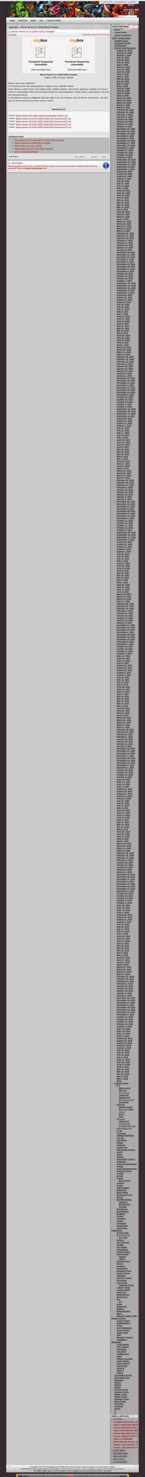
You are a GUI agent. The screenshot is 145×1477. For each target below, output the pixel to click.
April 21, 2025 (123, 214)
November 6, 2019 (125, 891)
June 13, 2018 (123, 1064)
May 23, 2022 (123, 575)
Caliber (120, 1216)
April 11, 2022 (123, 589)
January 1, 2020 (124, 872)
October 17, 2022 (125, 525)
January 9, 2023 (124, 497)
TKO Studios (123, 1347)
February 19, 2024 (125, 359)
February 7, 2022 (125, 611)
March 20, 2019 (124, 969)
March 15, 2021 (124, 722)
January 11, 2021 (125, 744)
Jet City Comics (124, 1278)
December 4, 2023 (125, 385)
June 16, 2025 (123, 195)
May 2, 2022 (122, 582)
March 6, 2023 (123, 478)
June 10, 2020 (123, 817)
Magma (122, 1257)
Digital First (124, 1097)
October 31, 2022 (125, 520)
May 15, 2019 (123, 950)
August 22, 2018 (124, 1041)
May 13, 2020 (123, 827)
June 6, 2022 (123, 570)
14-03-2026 (12, 35)
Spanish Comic (121, 1399)
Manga (117, 1382)
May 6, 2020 (122, 829)
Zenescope (122, 1366)
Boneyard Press (124, 1195)
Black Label (124, 1088)
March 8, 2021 (123, 725)
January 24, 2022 (125, 615)
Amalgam (121, 1162)
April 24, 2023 (123, 461)
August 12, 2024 (124, 300)
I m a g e (121, 1119)
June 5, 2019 (123, 943)
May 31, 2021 (123, 696)
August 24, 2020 (124, 791)
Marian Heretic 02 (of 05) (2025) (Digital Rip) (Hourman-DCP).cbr (43, 118)
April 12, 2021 (123, 713)
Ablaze (120, 1143)
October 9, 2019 (124, 900)
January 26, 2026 (125, 119)
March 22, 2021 (124, 720)
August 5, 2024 (124, 302)
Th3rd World (123, 1344)
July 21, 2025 (123, 183)
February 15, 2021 (125, 732)
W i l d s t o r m (126, 1100)
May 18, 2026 (123, 81)
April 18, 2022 (123, 587)
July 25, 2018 (123, 1050)
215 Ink (120, 1138)
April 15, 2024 (123, 340)
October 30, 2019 (125, 893)
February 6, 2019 (125, 984)
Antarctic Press (124, 1171)
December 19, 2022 (126, 504)
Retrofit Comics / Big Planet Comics (124, 1317)
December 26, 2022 (126, 501)
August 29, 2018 (124, 1038)
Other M (120, 1105)
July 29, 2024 (123, 304)
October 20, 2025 (125, 152)
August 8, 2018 (124, 1045)
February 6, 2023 (125, 487)
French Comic (121, 1390)
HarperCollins (123, 1252)
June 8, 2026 (123, 74)
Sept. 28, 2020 (123, 779)
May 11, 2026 (123, 84)
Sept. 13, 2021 (123, 661)
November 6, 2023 (125, 395)
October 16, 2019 (125, 898)
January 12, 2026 (125, 124)
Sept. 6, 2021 (123, 663)
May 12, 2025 (123, 207)
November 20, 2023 (126, 390)
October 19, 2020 (125, 772)
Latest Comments (123, 35)
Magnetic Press (126, 1285)
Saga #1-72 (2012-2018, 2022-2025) (127, 1425)
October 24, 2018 (125, 1019)
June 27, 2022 (123, 563)
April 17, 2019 (123, 960)
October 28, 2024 (125, 274)
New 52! (123, 1090)
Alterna (120, 1157)
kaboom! (123, 1202)
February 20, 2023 (125, 482)
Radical (120, 1309)
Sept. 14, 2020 (123, 784)
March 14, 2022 (124, 599)
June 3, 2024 (123, 323)
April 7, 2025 (123, 219)
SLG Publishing (124, 1328)
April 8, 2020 (123, 839)
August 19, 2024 (124, 297)
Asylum (120, 1183)
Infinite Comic (125, 1107)
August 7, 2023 (124, 425)
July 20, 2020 (123, 803)
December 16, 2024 (126, 257)
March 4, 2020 (123, 851)
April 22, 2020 (123, 834)
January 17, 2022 (125, 618)
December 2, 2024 (125, 262)
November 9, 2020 (125, 765)
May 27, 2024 (123, 326)
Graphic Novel (121, 41)
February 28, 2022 (125, 604)
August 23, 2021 (124, 668)
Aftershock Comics (126, 1150)
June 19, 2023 (123, 442)
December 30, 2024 (126, 252)
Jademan (121, 1276)
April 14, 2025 (123, 217)
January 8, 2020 (124, 870)
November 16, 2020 (126, 763)
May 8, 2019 (122, 953)
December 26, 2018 (126, 998)
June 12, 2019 (123, 941)
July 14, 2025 (123, 186)
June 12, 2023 (123, 444)
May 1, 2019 (122, 955)
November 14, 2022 (126, 516)
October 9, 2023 (124, 404)
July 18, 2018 (123, 1052)
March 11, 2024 (124, 352)
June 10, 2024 (123, 321)
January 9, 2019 (124, 993)
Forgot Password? (121, 1)
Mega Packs (120, 1401)
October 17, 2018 (125, 1022)
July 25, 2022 (123, 554)
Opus (119, 1304)
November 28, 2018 (126, 1007)
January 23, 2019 (125, 988)
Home (117, 30)
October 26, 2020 (125, 770)
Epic (121, 1116)
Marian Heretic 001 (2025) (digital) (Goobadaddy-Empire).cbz (42, 116)
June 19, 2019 (123, 938)
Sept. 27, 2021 (123, 656)
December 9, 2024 (125, 259)
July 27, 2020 (123, 801)
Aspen (120, 1178)
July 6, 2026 (122, 65)
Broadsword (123, 1211)
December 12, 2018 (126, 1003)
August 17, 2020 (124, 794)
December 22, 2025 (126, 131)
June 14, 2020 (123, 815)
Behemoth (122, 1190)
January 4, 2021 (124, 746)
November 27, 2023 (126, 387)
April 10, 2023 (123, 466)
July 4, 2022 (122, 561)
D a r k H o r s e (124, 1128)
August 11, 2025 (124, 176)
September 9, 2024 (126, 290)
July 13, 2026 (123, 62)
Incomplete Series (123, 1375)
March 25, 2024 (124, 347)
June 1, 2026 (123, 76)
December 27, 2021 (126, 625)
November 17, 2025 (126, 143)
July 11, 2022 (123, 558)
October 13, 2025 (125, 155)
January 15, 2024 (125, 371)
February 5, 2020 (125, 860)
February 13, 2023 (125, 485)
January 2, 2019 (124, 995)
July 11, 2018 (123, 1055)
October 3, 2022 (124, 530)
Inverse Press (123, 1273)
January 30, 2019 (125, 986)
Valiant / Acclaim (125, 1359)
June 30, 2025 (123, 190)
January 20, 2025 (125, 245)
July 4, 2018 (122, 1057)
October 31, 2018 (125, 1017)
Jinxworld (123, 1095)
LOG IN (133, 1)
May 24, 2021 (123, 699)
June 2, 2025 (123, 200)
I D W (119, 1131)
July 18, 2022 (123, 556)
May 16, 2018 (123, 1074)
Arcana (120, 1173)
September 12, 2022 (126, 537)
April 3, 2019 (123, 965)
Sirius (119, 1325)
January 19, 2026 (125, 122)
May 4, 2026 (122, 86)
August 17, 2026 (124, 50)
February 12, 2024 (125, 361)
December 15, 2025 (126, 133)
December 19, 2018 (126, 1000)
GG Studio (122, 1247)
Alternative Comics (126, 1159)
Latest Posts (120, 32)
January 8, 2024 (124, 373)
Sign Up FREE (108, 1)
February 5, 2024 (125, 364)
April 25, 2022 (123, 585)
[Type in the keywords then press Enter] (119, 16)
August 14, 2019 (124, 919)
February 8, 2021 (125, 734)
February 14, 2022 (125, 608)
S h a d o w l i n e (127, 1126)
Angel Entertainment (127, 1169)
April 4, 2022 (123, 592)
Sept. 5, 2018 (123, 1036)
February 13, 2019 (125, 981)
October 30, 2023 (125, 397)
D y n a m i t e (123, 1235)
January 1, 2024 (124, 376)
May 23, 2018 (123, 1071)
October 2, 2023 (124, 406)
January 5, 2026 (124, 126)
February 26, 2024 (125, 357)
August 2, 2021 (124, 675)
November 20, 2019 (126, 886)
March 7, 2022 (123, 601)
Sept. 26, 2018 (123, 1029)
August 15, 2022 (124, 547)
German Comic (121, 1392)
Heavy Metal (122, 1254)
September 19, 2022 (126, 535)
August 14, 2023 (124, 423)
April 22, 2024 (123, 338)
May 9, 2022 (122, 580)
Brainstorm (122, 1209)
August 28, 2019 (124, 915)
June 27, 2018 (123, 1060)
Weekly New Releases (125, 48)
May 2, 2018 (122, 1079)
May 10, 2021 (123, 703)
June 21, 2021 (123, 689)
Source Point (123, 1330)
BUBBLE (121, 1214)
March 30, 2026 (124, 98)
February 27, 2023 (125, 480)
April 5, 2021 (123, 715)
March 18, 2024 (124, 350)
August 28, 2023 (124, 418)
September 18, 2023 (126, 411)
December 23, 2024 (126, 255)
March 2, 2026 (123, 107)
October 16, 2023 (125, 402)
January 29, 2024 (125, 366)
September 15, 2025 (126, 164)
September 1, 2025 (126, 169)
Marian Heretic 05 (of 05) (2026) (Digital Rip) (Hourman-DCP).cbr (43, 127)
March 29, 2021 (124, 718)
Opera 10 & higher (88, 1469)
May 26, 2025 (123, 202)
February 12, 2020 (125, 858)
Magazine (119, 1380)
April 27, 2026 (123, 88)
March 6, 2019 (123, 974)
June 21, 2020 (123, 813)
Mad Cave (121, 1292)
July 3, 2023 (122, 437)
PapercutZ (122, 1306)
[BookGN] (129, 10)
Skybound (124, 1121)
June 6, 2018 (123, 1067)
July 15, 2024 (123, 309)
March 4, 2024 (123, 354)
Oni (118, 1299)
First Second (123, 1242)
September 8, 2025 (126, 167)
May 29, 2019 (123, 946)
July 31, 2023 (123, 428)
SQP (119, 1335)
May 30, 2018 (123, 1069)
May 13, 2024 (123, 331)
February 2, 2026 (125, 117)
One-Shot (119, 1404)
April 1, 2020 (123, 841)
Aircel (119, 1154)
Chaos (120, 1221)
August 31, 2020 (124, 789)
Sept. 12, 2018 (123, 1033)
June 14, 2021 (123, 691)
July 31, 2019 (123, 924)
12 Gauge (121, 1133)
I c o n (122, 1112)
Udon (119, 1356)
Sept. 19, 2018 (123, 1031)
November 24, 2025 (126, 141)
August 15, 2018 (124, 1043)
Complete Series (87, 34)
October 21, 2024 (125, 276)
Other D (120, 1368)
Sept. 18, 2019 (123, 908)
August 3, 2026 (124, 55)
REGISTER (69, 1476)
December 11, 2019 (126, 879)
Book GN (13, 27)
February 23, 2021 (125, 729)
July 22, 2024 (123, 307)
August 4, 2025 (124, 179)
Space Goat (122, 1333)
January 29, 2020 (125, 862)
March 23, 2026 (124, 100)
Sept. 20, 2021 (123, 658)
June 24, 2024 (123, 316)
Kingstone (122, 1280)
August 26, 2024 (124, 295)
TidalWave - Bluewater (120, 1341)
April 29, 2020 (123, 832)
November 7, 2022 (125, 518)
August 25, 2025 (124, 171)
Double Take (123, 1233)
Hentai (117, 1387)
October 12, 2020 (125, 775)
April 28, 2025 (123, 212)
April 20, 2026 (123, 91)
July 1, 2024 (122, 314)
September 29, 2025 (126, 160)
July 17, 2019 (123, 929)
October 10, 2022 (125, 528)
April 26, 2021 (123, 708)
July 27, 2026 (123, 57)
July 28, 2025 (123, 181)
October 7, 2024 (124, 281)
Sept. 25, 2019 (123, 905)
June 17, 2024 (123, 319)
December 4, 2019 (125, 881)
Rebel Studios (123, 1311)
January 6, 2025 (124, 250)
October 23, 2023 (125, 399)
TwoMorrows (123, 1354)
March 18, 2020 (124, 846)
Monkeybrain (123, 1295)
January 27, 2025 (125, 243)
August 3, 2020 (124, 798)
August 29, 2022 (124, 542)
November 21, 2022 (126, 513)
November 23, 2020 (126, 760)
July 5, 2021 (122, 684)
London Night (123, 1290)
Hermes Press (123, 1261)
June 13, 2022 (123, 568)
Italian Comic (120, 1394)
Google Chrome (118, 1469)
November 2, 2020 (125, 767)
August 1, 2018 (124, 1048)
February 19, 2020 (125, 855)
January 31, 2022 (125, 613)
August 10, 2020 (124, 796)
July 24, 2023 (123, 430)
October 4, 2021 (124, 653)
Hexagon (121, 1266)
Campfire (121, 1219)
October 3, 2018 (124, 1026)
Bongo (120, 1197)
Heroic (120, 1264)
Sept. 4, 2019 (123, 912)
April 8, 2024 (123, 342)
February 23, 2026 (125, 110)
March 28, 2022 (124, 594)
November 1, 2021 (125, 644)
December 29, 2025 (126, 129)
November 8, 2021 (125, 642)
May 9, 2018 (122, 1076)
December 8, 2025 (125, 136)
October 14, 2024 (125, 278)
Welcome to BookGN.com (41, 9)
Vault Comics (123, 1361)
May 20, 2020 (123, 824)
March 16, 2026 (124, 103)
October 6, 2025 (124, 157)
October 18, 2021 (125, 649)
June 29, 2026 (123, 67)
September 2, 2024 (126, 293)
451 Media (121, 1140)
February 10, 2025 (125, 238)
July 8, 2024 (122, 312)
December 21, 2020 (126, 751)
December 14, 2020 (126, 753)
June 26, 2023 (123, 440)
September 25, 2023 (126, 409)
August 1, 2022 (124, 551)
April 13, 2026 (123, 93)
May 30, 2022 (123, 573)
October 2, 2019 (124, 903)
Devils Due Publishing (119, 1229)
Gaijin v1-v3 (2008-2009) (123, 1439)
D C (118, 1086)
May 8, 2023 (122, 456)
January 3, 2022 (124, 623)
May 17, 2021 (123, 701)
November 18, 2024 (126, 266)
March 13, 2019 (124, 972)
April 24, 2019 (123, 957)
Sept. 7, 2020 (123, 786)
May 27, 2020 (123, 822)
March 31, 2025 (124, 221)
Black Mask (122, 1192)
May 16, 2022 (123, 577)
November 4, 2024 (125, 271)
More (119, 1081)
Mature (117, 1385)
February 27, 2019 (125, 976)
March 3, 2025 (123, 231)
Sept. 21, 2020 (123, 782)
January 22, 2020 (125, 865)
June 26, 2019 (123, 936)
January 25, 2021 (125, 739)
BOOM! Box (124, 1204)
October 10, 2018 (125, 1024)
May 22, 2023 (123, 452)
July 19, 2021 (123, 680)
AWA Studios (123, 1188)
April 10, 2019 (123, 962)
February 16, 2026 (125, 112)
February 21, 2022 (125, 606)
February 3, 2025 (125, 240)
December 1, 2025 (125, 138)
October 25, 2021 (125, 646)
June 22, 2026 (123, 69)
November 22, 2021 (126, 637)
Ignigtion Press (124, 1271)
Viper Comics (123, 1363)
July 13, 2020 (123, 805)
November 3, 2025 (125, 148)
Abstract (121, 1145)
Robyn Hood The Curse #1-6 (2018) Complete (33, 149)
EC (120, 1302)
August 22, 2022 (124, 544)
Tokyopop (121, 1349)
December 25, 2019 (126, 874)
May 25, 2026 (123, 79)
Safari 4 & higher (102, 1469)
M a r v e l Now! (126, 1109)
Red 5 (119, 1314)
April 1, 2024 (123, 345)
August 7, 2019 (124, 922)
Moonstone (122, 1297)
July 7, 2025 (122, 188)
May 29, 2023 (123, 449)
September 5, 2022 (126, 539)
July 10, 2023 (123, 435)
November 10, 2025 (126, 145)
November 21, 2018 (126, 1010)
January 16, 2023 (125, 494)
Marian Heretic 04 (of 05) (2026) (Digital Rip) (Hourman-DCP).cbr (43, 124)
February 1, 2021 (125, 737)
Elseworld (124, 1102)
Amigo (120, 1166)
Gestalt (120, 1245)
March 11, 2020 (124, 848)
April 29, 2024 (123, 335)
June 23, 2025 (123, 193)
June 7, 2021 (123, 694)
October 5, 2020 (124, 777)
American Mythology (127, 1164)
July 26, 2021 (123, 677)
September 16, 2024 (126, 288)
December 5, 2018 (125, 1005)
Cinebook (121, 1223)
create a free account (33, 168)
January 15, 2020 (125, 867)
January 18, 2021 (125, 741)
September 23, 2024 (126, 285)
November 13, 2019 (126, 889)
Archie (120, 1176)
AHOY (120, 1152)
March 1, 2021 (123, 727)
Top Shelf (121, 1352)
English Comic (121, 1083)
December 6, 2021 (125, 632)
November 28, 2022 (126, 511)
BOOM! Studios (105, 34)
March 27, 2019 (124, 967)
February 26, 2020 (125, 853)
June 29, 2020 (123, 810)
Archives (118, 1406)
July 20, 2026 (123, 60)
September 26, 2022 (126, 532)
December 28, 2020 (126, 748)
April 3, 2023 (123, 468)
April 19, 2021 (123, 710)
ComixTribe (122, 1226)
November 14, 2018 (126, 1012)
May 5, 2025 (122, 209)
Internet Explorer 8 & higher (70, 1469)
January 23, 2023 (125, 492)
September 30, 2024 (126, 283)
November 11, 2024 (126, 269)
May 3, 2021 (122, 706)
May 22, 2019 (123, 948)
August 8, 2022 (124, 549)
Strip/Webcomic (122, 1378)
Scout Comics (123, 1321)
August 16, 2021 (124, 670)
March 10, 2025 (124, 228)
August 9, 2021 (124, 672)
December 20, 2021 (126, 627)
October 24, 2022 (125, 523)
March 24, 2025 (124, 224)
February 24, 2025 (125, 233)
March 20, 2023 (124, 473)
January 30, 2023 (125, 490)
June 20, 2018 (123, 1062)
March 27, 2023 (124, 471)
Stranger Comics (125, 1337)
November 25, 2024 (126, 264)
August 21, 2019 (124, 917)
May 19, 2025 (123, 205)
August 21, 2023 (124, 421)
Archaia (122, 1207)
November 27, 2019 (126, 884)
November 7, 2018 (125, 1014)
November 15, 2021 (126, 639)
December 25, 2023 (126, 378)
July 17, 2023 (123, 433)
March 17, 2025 (124, 226)
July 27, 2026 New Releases (26, 152)
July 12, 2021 (123, 682)
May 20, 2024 (123, 328)
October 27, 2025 (125, 150)
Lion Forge (122, 1283)
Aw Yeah (123, 1238)
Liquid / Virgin (123, 1287)
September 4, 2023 (126, 416)
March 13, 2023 (124, 475)
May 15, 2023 (123, 454)
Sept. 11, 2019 (123, 910)
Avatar (120, 1185)
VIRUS (122, 1259)
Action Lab (122, 1147)
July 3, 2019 (122, 934)
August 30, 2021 (124, 665)
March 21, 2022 (124, 596)
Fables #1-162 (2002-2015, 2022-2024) (128, 1430)
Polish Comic (120, 1397)
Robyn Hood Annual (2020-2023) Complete (32, 143)
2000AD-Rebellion (125, 1135)
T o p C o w (124, 1124)
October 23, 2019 (125, 896)
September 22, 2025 (126, 162)
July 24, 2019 (123, 927)
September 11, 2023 (126, 414)
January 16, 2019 (125, 991)
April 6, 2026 (123, 95)
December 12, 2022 (126, 506)
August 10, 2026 (124, 53)
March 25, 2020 (124, 843)
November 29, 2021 (126, 634)
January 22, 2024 (125, 368)
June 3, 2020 (123, 820)
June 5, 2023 (123, 447)
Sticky (117, 1409)
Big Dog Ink (124, 1181)
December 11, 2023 (126, 383)
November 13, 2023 (126, 392)
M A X (121, 1114)
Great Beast (122, 1249)
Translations (120, 46)
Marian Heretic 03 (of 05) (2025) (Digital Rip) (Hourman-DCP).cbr (43, 121)
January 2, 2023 (124, 499)
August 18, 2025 (124, 174)
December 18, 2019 (126, 877)
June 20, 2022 (123, 566)
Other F (120, 1371)
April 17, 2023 (123, 463)
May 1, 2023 (122, 459)
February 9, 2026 (125, 114)
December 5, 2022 (125, 509)
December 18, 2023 (126, 380)
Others (120, 1373)
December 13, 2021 (126, 630)
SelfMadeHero (123, 1323)
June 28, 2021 (123, 687)
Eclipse (120, 1240)
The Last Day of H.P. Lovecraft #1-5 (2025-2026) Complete (39, 140)
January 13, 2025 (125, 247)
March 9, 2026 (96, 34)
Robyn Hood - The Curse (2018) (27, 146)
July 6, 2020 (122, 808)
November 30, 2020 (126, 758)
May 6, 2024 (122, 333)
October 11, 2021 (125, 651)
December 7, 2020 (125, 756)
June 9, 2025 (123, 198)
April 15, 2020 (123, 836)
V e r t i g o (124, 1093)
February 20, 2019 (125, 979)
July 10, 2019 (123, 931)
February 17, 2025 (125, 236)
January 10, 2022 (125, 620)
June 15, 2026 (123, 72)
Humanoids (122, 1268)
